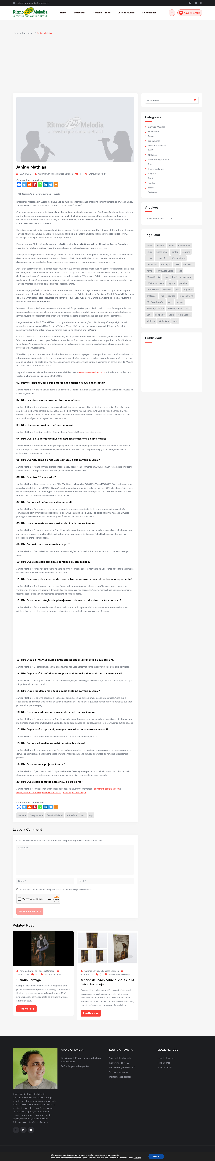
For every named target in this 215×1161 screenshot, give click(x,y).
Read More (25, 1008)
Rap (150, 164)
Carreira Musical (126, 12)
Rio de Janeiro (186, 295)
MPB (103, 173)
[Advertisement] (107, 59)
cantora (22, 815)
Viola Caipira (184, 314)
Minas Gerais (153, 277)
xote (175, 321)
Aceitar (156, 1156)
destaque (165, 264)
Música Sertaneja (155, 283)
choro (150, 258)
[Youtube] (196, 3)
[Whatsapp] (40, 184)
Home (63, 12)
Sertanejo (125, 974)
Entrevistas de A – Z (119, 1062)
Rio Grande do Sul (155, 302)
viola (171, 314)
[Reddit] (29, 184)
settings (137, 1157)
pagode (171, 283)
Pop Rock (188, 289)
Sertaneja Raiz (175, 308)
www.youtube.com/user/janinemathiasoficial (38, 792)
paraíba (183, 283)
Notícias (152, 154)
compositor (162, 258)
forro (149, 270)
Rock (59, 974)
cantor (175, 252)
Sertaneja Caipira (155, 308)
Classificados (149, 12)
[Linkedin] (45, 184)
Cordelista (152, 264)
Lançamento (154, 140)
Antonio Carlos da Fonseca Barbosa (55, 173)
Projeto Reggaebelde (158, 159)
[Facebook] (190, 3)
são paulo (160, 314)
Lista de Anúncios (166, 1058)
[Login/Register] (172, 12)
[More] (56, 184)
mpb (83, 815)
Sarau (151, 187)
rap (91, 815)
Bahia (149, 245)
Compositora (36, 815)
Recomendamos (156, 168)
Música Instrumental (182, 277)
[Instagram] (201, 3)
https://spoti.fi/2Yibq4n (74, 792)
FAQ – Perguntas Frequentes (75, 1066)
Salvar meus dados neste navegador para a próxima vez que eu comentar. (56, 889)
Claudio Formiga (28, 980)
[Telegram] (50, 184)
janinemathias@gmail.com (106, 788)
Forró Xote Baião (164, 270)
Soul (149, 314)
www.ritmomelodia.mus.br (91, 372)
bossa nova (161, 252)
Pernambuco (153, 289)
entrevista (72, 815)
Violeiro (151, 321)
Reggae (152, 173)
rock (170, 302)
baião (171, 245)
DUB (176, 264)
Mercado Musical (102, 12)
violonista (164, 321)
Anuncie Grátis (192, 12)
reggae (171, 295)
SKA (188, 308)
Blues (149, 252)
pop (177, 289)
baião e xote (184, 245)
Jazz (180, 270)
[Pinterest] (34, 184)
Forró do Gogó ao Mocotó (122, 1067)
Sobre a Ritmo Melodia (120, 1058)
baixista (160, 245)
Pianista (167, 289)
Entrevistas (80, 12)
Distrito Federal (55, 815)
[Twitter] (24, 184)
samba (180, 302)
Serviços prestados (118, 1072)
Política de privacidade (120, 1076)
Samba (151, 182)
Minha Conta (164, 1062)
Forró (151, 136)
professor (151, 295)
